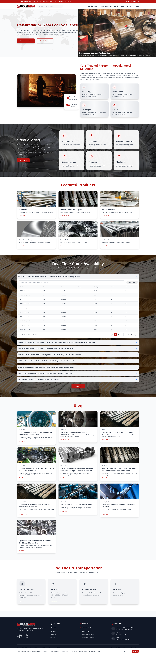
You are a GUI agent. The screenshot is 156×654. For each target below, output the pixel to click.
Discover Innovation (26, 41)
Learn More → (23, 215)
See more (22, 160)
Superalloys (40, 34)
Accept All (135, 651)
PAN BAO (58, 648)
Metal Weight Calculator (122, 648)
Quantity (78, 287)
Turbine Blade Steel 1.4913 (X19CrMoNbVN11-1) (97, 53)
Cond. (112, 286)
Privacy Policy (109, 648)
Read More (22, 442)
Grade (22, 286)
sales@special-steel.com (123, 639)
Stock (116, 6)
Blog (122, 6)
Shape (62, 286)
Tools (137, 6)
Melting (127, 286)
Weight (96, 287)
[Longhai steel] (26, 6)
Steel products (106, 6)
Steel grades (92, 6)
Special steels (59, 34)
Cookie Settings (135, 648)
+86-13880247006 (121, 634)
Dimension (46, 286)
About (129, 6)
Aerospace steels (49, 34)
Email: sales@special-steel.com (27, 1)
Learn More (63, 215)
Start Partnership (45, 41)
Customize (126, 651)
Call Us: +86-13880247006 (46, 1)
